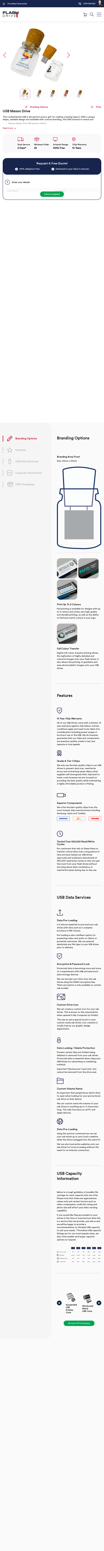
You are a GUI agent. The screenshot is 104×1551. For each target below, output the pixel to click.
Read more (8, 128)
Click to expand (52, 194)
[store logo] (11, 14)
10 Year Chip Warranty (17, 4)
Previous (59, 1303)
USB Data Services (26, 461)
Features (20, 450)
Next (99, 1303)
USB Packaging (24, 484)
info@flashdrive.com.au (84, 4)
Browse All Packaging (79, 1323)
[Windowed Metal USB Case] (87, 1298)
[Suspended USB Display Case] (71, 1297)
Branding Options (26, 438)
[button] (5, 55)
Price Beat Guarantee (54, 107)
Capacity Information (28, 473)
